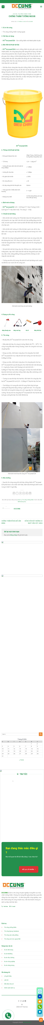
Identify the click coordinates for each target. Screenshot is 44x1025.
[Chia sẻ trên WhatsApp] (13, 493)
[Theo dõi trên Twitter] (23, 1001)
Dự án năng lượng (9, 965)
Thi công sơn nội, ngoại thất (12, 939)
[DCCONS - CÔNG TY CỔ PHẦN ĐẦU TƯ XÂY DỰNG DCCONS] (22, 7)
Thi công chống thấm (24, 14)
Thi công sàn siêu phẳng (11, 935)
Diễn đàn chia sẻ (9, 984)
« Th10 (21, 760)
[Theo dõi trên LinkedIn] (25, 1001)
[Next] (6, 810)
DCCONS (30, 21)
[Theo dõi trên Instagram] (21, 1001)
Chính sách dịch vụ (9, 988)
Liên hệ (6, 980)
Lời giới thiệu (8, 976)
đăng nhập (13, 535)
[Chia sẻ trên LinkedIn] (30, 493)
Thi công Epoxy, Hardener (11, 931)
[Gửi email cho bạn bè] (23, 493)
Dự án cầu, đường (9, 957)
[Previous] (2, 810)
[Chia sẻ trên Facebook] (17, 493)
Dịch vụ (15, 14)
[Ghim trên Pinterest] (26, 493)
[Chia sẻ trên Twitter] (20, 493)
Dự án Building (8, 953)
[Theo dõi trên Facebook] (18, 1001)
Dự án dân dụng (8, 950)
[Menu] (3, 6)
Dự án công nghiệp (9, 961)
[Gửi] (40, 734)
